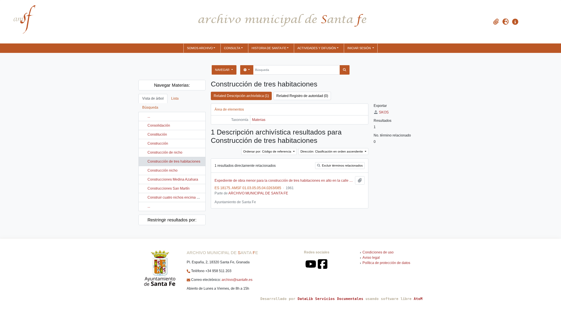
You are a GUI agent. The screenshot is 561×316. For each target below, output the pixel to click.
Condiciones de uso (378, 252)
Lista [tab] (175, 98)
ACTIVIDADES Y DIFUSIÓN (316, 48)
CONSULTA (232, 48)
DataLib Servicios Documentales (330, 299)
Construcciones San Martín (168, 188)
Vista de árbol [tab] (153, 98)
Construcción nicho (162, 170)
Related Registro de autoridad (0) (302, 96)
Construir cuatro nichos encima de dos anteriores (185, 197)
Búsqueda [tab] (150, 107)
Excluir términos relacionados (342, 165)
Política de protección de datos (386, 263)
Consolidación (158, 125)
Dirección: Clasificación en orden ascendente (332, 151)
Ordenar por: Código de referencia (267, 151)
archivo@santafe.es (237, 280)
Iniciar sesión (359, 48)
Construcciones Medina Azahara (172, 179)
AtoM (418, 299)
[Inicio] (21, 22)
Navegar (222, 70)
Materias (258, 120)
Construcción (157, 143)
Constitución (157, 134)
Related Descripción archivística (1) (241, 96)
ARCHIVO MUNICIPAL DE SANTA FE (258, 193)
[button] (496, 22)
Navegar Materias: (172, 85)
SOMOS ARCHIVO (200, 48)
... (148, 116)
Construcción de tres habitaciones (173, 161)
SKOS (384, 112)
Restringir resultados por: (172, 219)
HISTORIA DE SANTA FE (269, 48)
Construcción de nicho (164, 152)
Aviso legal (371, 257)
